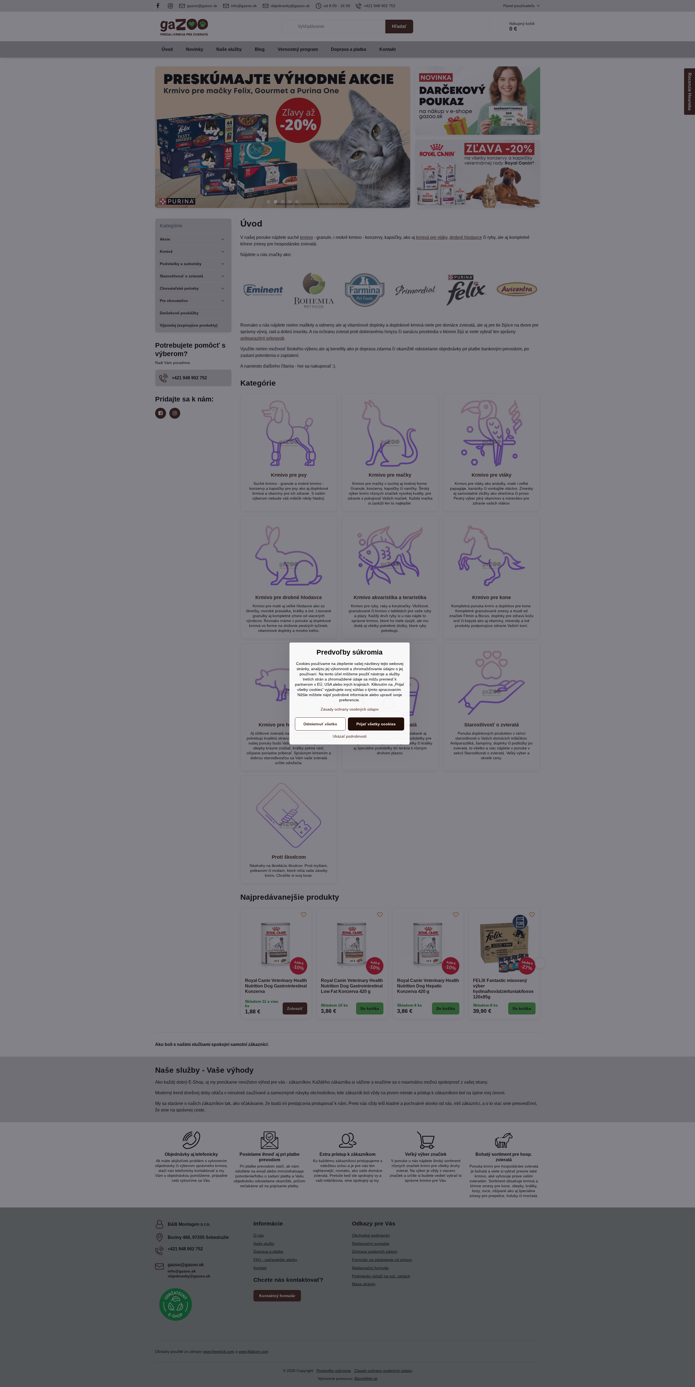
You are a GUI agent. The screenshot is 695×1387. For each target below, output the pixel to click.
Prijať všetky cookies (376, 724)
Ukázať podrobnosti (349, 736)
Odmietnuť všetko (320, 724)
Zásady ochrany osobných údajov (350, 709)
